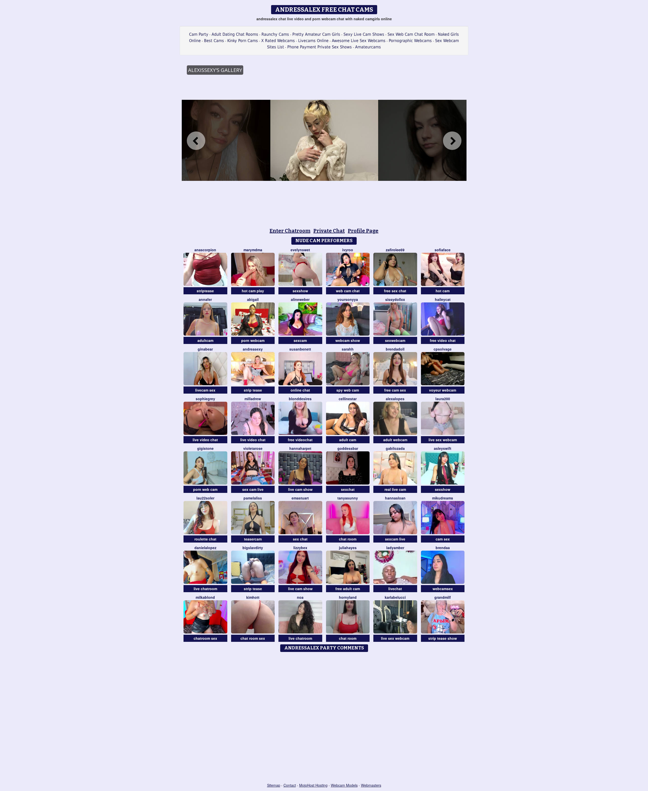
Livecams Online (313, 40)
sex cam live (253, 489)
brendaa (443, 547)
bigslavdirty (252, 547)
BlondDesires (300, 398)
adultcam (205, 340)
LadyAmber (395, 547)
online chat (300, 390)
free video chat (443, 340)
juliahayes (348, 547)
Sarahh (348, 349)
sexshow (300, 290)
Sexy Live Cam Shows (363, 34)
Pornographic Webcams (410, 40)
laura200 (442, 398)
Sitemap (273, 785)
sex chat (300, 539)
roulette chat (205, 539)
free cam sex (395, 390)
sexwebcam (395, 340)
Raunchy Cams (275, 34)
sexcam (300, 340)
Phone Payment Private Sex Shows (319, 47)
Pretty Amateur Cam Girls (316, 34)
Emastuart (300, 497)
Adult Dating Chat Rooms (235, 34)
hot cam (443, 290)
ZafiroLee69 (395, 249)
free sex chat (395, 290)
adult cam (347, 439)
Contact (290, 785)
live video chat (205, 439)
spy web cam (347, 390)
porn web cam (205, 489)
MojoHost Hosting (313, 785)
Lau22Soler (205, 497)
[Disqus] (324, 717)
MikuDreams (442, 497)
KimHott (252, 597)
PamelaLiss (253, 497)
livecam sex (205, 390)
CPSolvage (443, 349)
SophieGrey (205, 398)
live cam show (300, 489)
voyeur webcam (442, 390)
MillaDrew (253, 398)
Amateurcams (368, 47)
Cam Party (198, 34)
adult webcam (395, 439)
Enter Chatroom (290, 231)
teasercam (253, 539)
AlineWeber (300, 299)
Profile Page (363, 231)
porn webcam (253, 340)
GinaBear (205, 349)
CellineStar (348, 398)
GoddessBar (347, 448)
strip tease (253, 390)
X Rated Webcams (278, 40)
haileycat (443, 299)
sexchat (348, 489)
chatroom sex (205, 638)
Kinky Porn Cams (242, 40)
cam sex (443, 539)
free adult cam (347, 588)
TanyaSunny (347, 497)
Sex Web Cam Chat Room (411, 34)
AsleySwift (442, 448)
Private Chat (329, 231)
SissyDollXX (395, 299)
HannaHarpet (300, 448)
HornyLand (348, 597)
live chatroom (205, 588)
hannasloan (395, 497)
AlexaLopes (395, 398)
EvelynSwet (300, 249)
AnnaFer (205, 299)
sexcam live (395, 539)
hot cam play (253, 290)
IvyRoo (347, 249)
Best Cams (214, 40)
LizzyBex (300, 547)
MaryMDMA (253, 249)
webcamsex (443, 588)
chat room (347, 539)
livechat (395, 588)
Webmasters (371, 785)
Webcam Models (344, 785)
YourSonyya (347, 299)
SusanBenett (300, 349)
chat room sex (252, 638)
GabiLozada (395, 448)
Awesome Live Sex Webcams (359, 40)
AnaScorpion (205, 249)
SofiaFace (443, 249)
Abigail (253, 299)
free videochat (300, 439)
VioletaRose (252, 448)
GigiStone (205, 448)
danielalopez (205, 547)
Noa (300, 597)
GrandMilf (442, 597)
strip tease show (442, 638)
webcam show (347, 340)
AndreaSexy (253, 349)
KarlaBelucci (395, 597)
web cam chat (348, 290)
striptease (205, 290)
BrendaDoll (395, 349)
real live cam (395, 489)
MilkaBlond (205, 597)
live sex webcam (443, 439)
